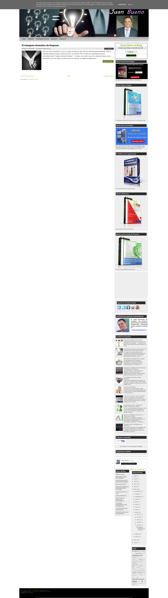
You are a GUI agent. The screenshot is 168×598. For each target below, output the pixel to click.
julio (136, 502)
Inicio (68, 76)
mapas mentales (137, 567)
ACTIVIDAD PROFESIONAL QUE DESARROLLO (121, 505)
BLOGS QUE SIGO (121, 484)
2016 (135, 486)
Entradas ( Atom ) (33, 79)
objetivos (134, 569)
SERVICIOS (54, 39)
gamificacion (136, 563)
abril (136, 509)
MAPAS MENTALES (121, 495)
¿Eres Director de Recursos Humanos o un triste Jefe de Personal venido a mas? (135, 349)
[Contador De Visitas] (131, 56)
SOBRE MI (31, 39)
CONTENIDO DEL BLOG (42, 39)
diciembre (138, 491)
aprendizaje (135, 551)
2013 (135, 542)
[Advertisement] (130, 285)
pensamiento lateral (139, 570)
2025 (135, 476)
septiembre (138, 496)
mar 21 (139, 519)
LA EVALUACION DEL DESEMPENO (122, 509)
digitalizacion (137, 555)
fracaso (141, 562)
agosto (137, 499)
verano (134, 584)
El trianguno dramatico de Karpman (140, 528)
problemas (134, 573)
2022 (135, 478)
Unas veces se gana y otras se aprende (134, 396)
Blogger (140, 446)
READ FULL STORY (108, 61)
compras (143, 551)
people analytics (137, 572)
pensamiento (142, 569)
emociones (140, 557)
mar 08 (139, 525)
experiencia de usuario (137, 560)
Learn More (122, 4)
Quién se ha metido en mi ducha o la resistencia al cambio (133, 415)
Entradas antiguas (109, 76)
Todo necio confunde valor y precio (133, 340)
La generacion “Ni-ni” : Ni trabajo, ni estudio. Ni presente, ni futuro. (133, 405)
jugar (133, 566)
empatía (134, 559)
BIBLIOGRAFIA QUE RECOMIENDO (121, 477)
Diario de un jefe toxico (130, 387)
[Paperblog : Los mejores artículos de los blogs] (120, 442)
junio (136, 504)
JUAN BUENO (35, 591)
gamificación (135, 564)
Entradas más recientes (27, 76)
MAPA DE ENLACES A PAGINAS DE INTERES (122, 481)
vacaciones (135, 583)
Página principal (120, 474)
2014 (135, 540)
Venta (141, 583)
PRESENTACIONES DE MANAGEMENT (122, 513)
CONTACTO (62, 39)
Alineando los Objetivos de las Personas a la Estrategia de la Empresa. (135, 368)
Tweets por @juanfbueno (137, 469)
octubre (137, 494)
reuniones (134, 575)
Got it (130, 4)
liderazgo (140, 566)
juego (142, 564)
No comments (109, 48)
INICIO (24, 39)
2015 (135, 489)
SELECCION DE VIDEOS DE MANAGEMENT (120, 499)
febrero (137, 534)
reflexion (141, 573)
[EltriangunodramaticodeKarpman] (40, 45)
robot (141, 575)
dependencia (139, 553)
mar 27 (139, 514)
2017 (135, 484)
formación (134, 562)
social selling (136, 577)
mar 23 (139, 517)
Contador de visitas (131, 57)
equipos (141, 559)
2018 (135, 481)
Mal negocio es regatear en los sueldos (134, 358)
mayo (136, 507)
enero (137, 536)
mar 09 (139, 522)
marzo (137, 512)
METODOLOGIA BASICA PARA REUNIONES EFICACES (122, 488)
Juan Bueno (127, 460)
